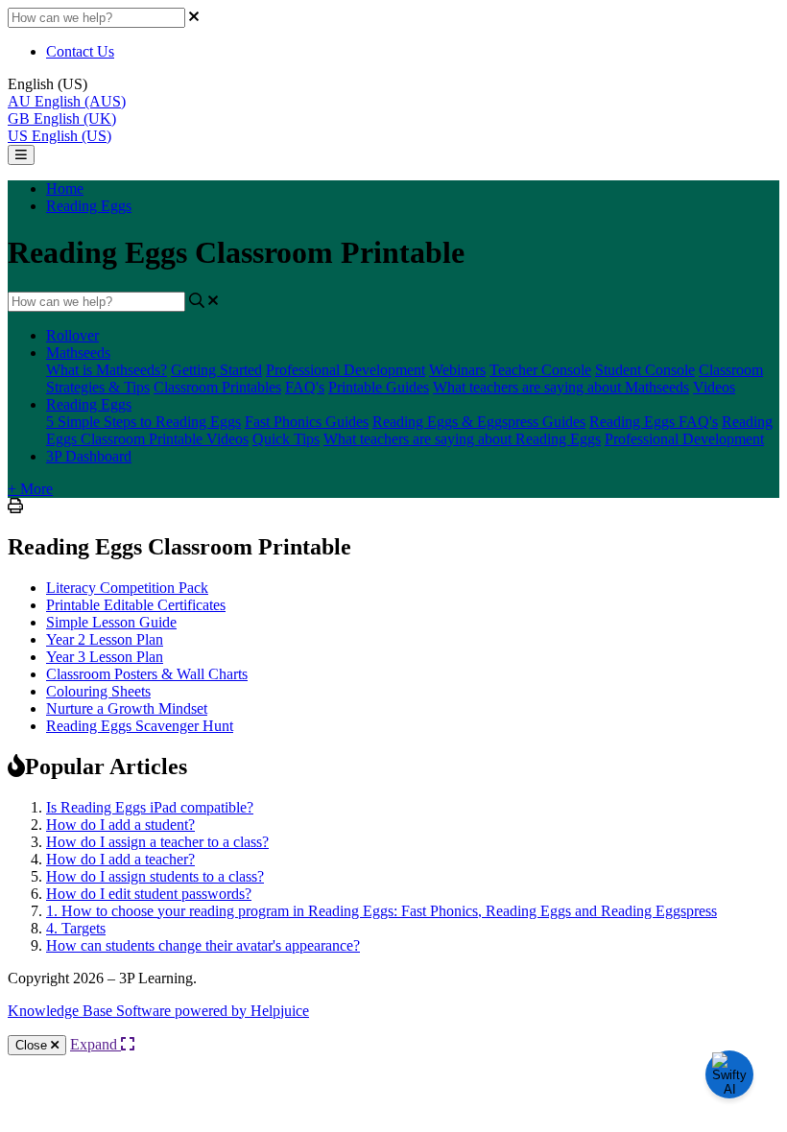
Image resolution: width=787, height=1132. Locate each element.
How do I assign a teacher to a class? (157, 842)
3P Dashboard (88, 456)
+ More (30, 489)
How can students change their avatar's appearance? (203, 945)
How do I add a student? (120, 824)
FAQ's (304, 387)
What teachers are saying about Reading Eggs (462, 439)
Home (64, 188)
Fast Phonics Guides (307, 421)
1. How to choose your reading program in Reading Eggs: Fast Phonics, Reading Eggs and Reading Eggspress (381, 911)
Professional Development (345, 370)
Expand (95, 1044)
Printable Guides (378, 387)
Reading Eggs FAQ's (653, 421)
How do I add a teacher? (120, 859)
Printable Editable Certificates (136, 605)
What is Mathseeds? (106, 370)
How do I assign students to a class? (155, 876)
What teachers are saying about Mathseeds (561, 387)
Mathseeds (78, 352)
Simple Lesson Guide (111, 622)
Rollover (72, 335)
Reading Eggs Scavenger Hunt (139, 726)
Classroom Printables (217, 387)
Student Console (645, 370)
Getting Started (216, 370)
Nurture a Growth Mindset (126, 708)
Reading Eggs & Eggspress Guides (478, 421)
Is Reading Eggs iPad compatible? (149, 807)
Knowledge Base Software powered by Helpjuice (158, 1010)
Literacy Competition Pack (127, 587)
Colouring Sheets (98, 691)
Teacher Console (540, 370)
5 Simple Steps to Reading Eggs (143, 421)
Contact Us (80, 51)
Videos (714, 387)
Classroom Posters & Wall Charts (147, 674)
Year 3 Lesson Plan (104, 657)
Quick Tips (286, 439)
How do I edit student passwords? (148, 893)
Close (33, 1045)
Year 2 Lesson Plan (104, 639)
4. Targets (76, 928)
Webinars (457, 370)
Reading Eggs (88, 206)
